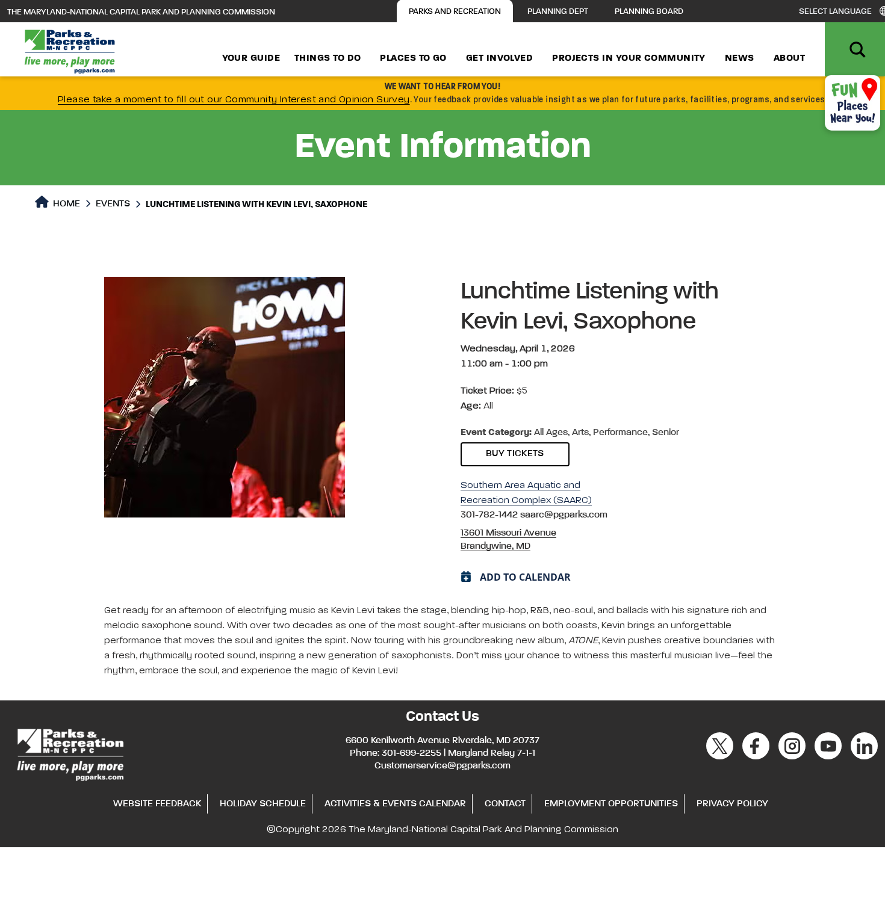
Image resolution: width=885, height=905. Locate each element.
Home (65, 204)
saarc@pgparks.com (563, 515)
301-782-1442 (490, 515)
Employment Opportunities (611, 804)
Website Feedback (157, 804)
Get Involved (499, 58)
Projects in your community (629, 58)
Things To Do (327, 58)
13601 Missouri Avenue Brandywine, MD (508, 539)
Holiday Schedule (263, 804)
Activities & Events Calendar (395, 804)
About (789, 58)
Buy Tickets (515, 454)
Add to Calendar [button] (525, 577)
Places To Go (413, 58)
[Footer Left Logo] (69, 753)
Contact (505, 804)
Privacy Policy (732, 804)
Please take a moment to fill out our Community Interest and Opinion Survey (234, 100)
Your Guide (251, 58)
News (739, 58)
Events (113, 204)
